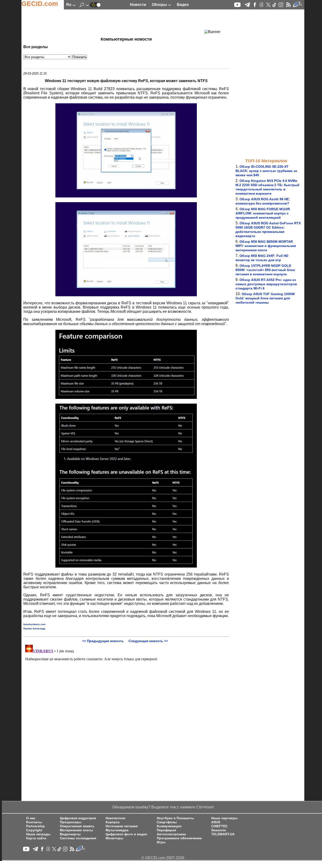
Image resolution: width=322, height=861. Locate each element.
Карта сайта (36, 838)
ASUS (215, 822)
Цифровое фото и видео (126, 834)
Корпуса (113, 822)
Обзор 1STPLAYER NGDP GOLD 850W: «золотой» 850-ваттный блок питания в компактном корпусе (265, 270)
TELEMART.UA (223, 834)
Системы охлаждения (78, 838)
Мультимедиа (117, 830)
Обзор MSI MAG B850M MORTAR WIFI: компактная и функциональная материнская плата (265, 246)
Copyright (34, 830)
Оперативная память (77, 826)
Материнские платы (76, 830)
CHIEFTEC (219, 826)
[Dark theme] (95, 5)
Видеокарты (70, 834)
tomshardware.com (34, 624)
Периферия (166, 830)
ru (69, 5)
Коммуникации (169, 826)
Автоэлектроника (171, 834)
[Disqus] (126, 702)
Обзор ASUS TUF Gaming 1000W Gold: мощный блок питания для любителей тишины (265, 298)
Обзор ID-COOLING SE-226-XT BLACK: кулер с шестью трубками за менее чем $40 (266, 171)
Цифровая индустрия (78, 818)
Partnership (35, 826)
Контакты (34, 822)
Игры (161, 842)
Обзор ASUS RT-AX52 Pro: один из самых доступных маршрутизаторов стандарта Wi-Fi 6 (266, 284)
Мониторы (114, 838)
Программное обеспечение (179, 838)
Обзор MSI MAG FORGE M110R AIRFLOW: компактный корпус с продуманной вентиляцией (262, 213)
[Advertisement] (117, 22)
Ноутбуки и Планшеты (175, 818)
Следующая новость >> (148, 641)
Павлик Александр (34, 628)
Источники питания (122, 826)
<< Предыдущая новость (103, 641)
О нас (30, 818)
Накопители (115, 818)
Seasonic (218, 830)
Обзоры (160, 5)
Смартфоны (167, 822)
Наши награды (38, 834)
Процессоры (70, 822)
